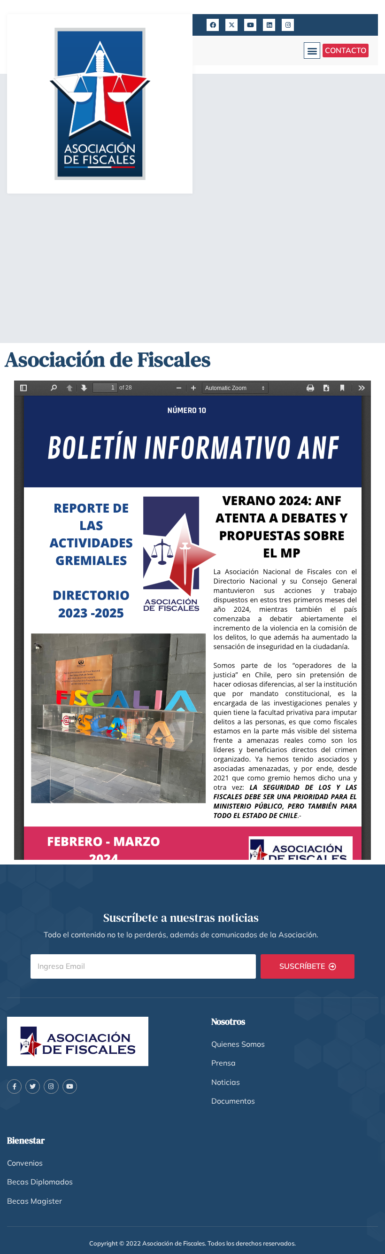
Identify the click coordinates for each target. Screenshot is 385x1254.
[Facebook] (213, 25)
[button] (312, 50)
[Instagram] (288, 25)
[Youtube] (250, 25)
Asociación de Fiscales (108, 359)
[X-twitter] (231, 25)
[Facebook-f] (14, 1086)
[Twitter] (32, 1086)
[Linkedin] (269, 25)
